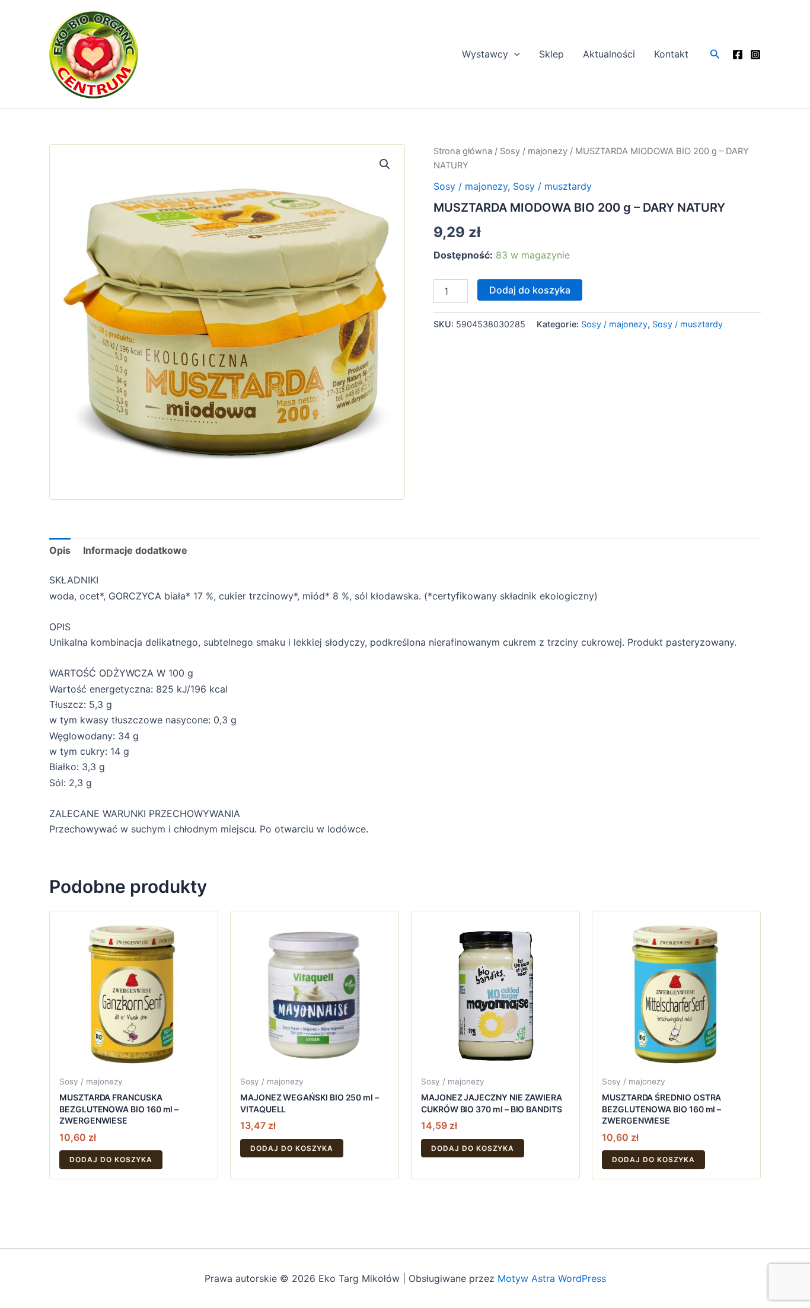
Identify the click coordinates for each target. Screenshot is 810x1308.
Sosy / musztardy (552, 186)
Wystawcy (485, 54)
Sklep (551, 54)
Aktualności (609, 54)
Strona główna (462, 151)
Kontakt (671, 54)
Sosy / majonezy (533, 151)
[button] (514, 54)
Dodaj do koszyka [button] (110, 1159)
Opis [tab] (60, 550)
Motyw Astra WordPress (552, 1278)
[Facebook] (737, 54)
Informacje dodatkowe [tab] (135, 550)
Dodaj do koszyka (529, 290)
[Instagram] (755, 54)
